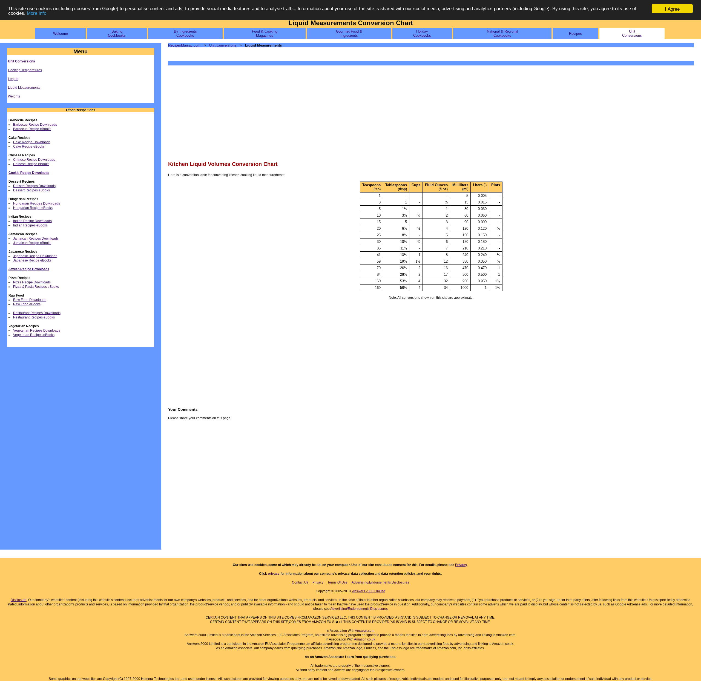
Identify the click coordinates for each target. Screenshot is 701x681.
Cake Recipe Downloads (31, 142)
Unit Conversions (21, 61)
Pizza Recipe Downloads (32, 282)
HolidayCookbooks (422, 33)
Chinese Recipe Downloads (34, 160)
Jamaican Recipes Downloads (36, 238)
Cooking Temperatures (25, 70)
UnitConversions (632, 33)
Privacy (461, 565)
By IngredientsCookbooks (185, 33)
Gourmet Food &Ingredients (349, 33)
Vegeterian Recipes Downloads (36, 330)
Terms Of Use (337, 582)
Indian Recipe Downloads (32, 221)
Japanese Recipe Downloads (35, 256)
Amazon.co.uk (364, 639)
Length (13, 79)
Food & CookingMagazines (264, 33)
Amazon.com (364, 631)
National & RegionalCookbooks (502, 33)
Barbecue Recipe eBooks (32, 129)
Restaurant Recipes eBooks (34, 317)
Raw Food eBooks (27, 304)
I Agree (672, 8)
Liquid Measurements (24, 88)
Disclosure (19, 600)
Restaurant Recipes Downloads (37, 313)
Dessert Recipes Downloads (34, 186)
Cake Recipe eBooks (29, 146)
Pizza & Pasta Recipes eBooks (36, 287)
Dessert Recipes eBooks (31, 190)
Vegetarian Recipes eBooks (33, 335)
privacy (274, 574)
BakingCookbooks (117, 33)
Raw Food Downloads (29, 300)
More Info (36, 13)
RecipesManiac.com (184, 45)
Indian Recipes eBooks (30, 225)
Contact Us (300, 582)
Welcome (60, 33)
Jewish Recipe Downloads (28, 269)
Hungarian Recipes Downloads (36, 203)
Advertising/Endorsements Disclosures (380, 582)
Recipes (575, 33)
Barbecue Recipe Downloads (35, 125)
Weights (14, 96)
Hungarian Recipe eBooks (33, 208)
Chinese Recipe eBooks (31, 164)
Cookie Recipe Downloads (28, 173)
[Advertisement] (332, 112)
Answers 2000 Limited (368, 591)
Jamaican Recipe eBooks (32, 243)
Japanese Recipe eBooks (32, 260)
